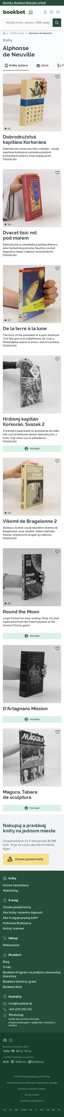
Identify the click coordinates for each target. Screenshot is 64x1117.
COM (23, 1110)
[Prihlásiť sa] (45, 12)
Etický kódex (32, 1095)
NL (42, 1110)
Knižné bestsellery (16, 885)
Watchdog (10, 890)
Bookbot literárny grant (19, 981)
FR (47, 1110)
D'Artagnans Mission (25, 708)
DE (16, 1110)
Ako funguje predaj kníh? (20, 918)
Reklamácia (11, 945)
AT (10, 1110)
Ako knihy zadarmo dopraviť (22, 912)
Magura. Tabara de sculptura (20, 794)
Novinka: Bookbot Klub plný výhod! (24, 2)
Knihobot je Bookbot (32, 1101)
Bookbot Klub (12, 987)
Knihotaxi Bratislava (17, 923)
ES (30, 1110)
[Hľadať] (57, 22)
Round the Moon (21, 611)
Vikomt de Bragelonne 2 (30, 521)
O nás (7, 967)
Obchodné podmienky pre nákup (32, 1076)
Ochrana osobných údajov (32, 1089)
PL (59, 1110)
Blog (6, 961)
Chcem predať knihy (17, 907)
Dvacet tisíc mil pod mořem (20, 235)
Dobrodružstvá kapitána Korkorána (24, 139)
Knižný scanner (13, 928)
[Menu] (58, 12)
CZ (4, 1110)
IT (36, 1110)
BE (53, 1110)
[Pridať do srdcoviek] (57, 77)
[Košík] (51, 12)
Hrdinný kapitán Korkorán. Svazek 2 (24, 421)
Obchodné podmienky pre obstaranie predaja (32, 1083)
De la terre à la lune (25, 328)
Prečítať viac (10, 159)
